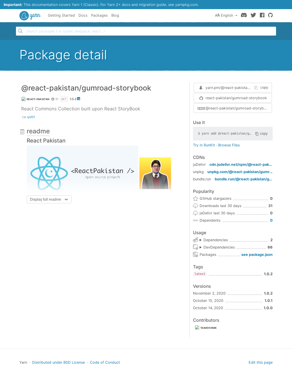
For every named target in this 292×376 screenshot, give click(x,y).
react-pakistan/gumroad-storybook (236, 98)
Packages (99, 15)
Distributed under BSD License (58, 362)
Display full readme (45, 199)
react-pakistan (38, 99)
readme (38, 131)
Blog (115, 15)
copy (264, 87)
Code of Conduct (105, 362)
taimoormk (208, 327)
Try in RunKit (204, 145)
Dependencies (215, 240)
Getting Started (61, 15)
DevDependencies (219, 247)
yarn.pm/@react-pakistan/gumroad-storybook (246, 87)
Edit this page (261, 362)
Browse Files (229, 145)
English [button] (227, 15)
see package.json (257, 254)
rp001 (31, 117)
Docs (82, 15)
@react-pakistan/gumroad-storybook (238, 108)
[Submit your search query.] (20, 31)
